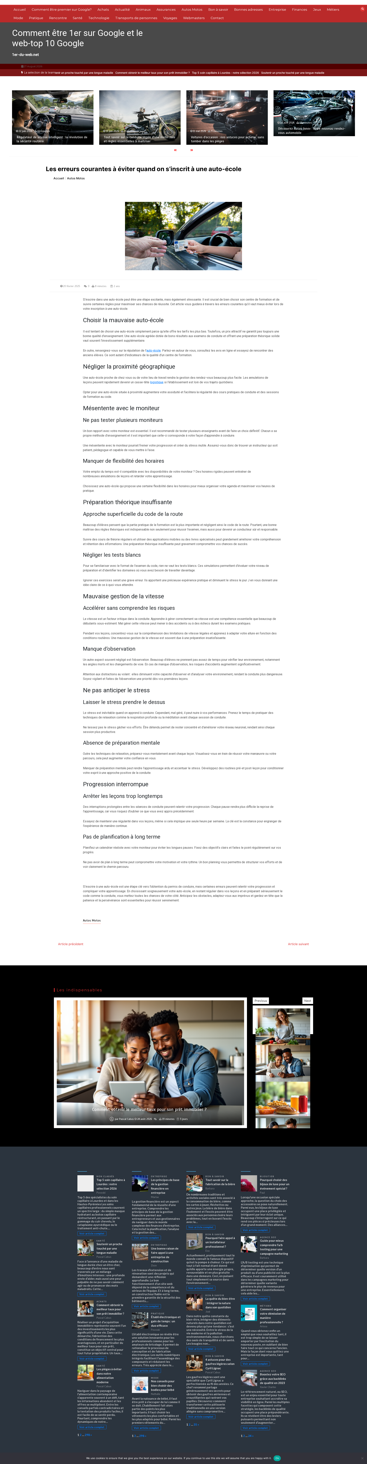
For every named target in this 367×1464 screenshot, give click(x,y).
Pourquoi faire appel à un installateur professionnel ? (220, 1242)
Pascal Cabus (126, 1119)
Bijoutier (267, 1176)
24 (250, 1435)
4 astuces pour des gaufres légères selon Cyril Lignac (220, 1364)
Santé (77, 18)
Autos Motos (192, 9)
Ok (277, 1458)
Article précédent (70, 944)
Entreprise (277, 9)
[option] (167, 73)
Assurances (166, 9)
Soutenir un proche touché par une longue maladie (234, 72)
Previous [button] (261, 1001)
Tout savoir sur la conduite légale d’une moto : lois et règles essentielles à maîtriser (52, 139)
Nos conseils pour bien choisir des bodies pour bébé (163, 1385)
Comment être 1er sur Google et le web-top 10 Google (77, 38)
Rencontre (58, 18)
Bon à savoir (218, 9)
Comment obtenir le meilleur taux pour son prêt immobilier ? (95, 72)
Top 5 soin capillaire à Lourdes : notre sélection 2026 (167, 72)
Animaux (143, 9)
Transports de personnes (136, 18)
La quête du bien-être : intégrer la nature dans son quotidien (220, 1303)
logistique (156, 382)
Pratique (36, 18)
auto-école (153, 350)
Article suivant (298, 944)
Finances (299, 9)
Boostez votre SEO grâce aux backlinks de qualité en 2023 (273, 1379)
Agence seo (268, 1237)
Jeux (317, 9)
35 (195, 1424)
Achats (103, 9)
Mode (18, 18)
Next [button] (307, 1001)
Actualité (122, 9)
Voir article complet (91, 1233)
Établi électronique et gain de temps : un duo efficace (166, 1321)
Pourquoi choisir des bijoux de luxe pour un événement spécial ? (274, 1184)
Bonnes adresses (248, 9)
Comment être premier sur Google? (62, 9)
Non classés (105, 1176)
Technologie (98, 18)
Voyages (170, 18)
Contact (217, 18)
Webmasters (194, 18)
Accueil (20, 9)
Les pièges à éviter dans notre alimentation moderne (149, 1109)
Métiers (333, 9)
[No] (362, 1458)
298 (87, 1434)
